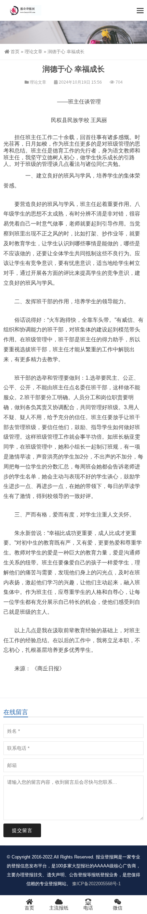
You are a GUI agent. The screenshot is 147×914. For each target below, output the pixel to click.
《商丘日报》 (48, 668)
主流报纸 (58, 908)
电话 (88, 908)
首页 (15, 51)
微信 (117, 908)
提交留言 (22, 830)
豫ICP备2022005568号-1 (96, 883)
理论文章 (33, 51)
